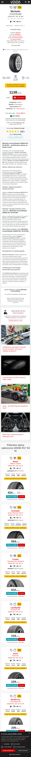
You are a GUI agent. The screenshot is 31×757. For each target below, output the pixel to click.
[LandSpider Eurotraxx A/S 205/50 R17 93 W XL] (15, 632)
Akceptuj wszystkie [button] (8, 750)
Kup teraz (21, 496)
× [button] (29, 733)
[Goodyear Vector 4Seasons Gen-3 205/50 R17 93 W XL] (15, 538)
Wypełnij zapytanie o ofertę (15, 320)
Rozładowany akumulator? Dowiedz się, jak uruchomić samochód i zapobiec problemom (14, 349)
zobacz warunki (20, 108)
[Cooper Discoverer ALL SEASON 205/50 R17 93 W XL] (15, 586)
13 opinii (21, 470)
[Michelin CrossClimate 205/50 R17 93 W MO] (15, 62)
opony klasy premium (17, 37)
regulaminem (15, 302)
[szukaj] (26, 2)
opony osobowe (16, 39)
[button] (15, 754)
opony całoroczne (17, 36)
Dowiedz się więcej (23, 741)
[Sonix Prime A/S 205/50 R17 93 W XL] (15, 677)
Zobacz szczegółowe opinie (15, 137)
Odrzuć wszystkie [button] (23, 750)
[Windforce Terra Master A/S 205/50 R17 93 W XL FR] (15, 723)
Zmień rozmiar (9, 25)
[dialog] (15, 744)
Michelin (18, 32)
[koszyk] (29, 2)
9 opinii (21, 520)
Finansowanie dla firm (12, 499)
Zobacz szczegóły (12, 496)
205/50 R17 (18, 34)
